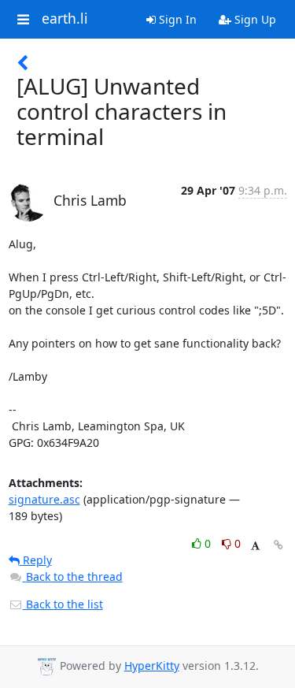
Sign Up (253, 19)
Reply (36, 559)
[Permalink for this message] (278, 545)
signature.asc (44, 499)
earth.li (65, 18)
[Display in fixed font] (255, 545)
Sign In (176, 19)
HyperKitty (151, 665)
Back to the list (63, 604)
